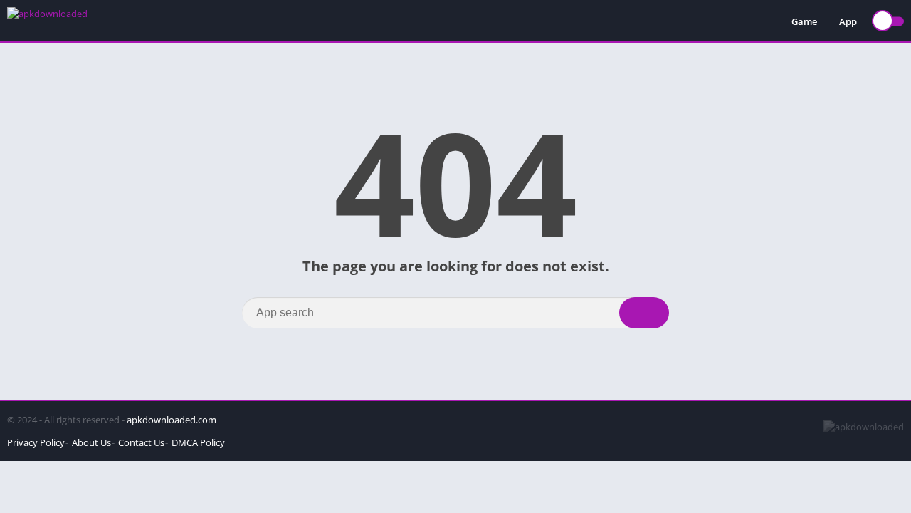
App (848, 21)
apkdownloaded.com (171, 419)
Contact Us (141, 442)
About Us (91, 442)
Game (804, 21)
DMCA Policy (198, 442)
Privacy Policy (36, 442)
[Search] (644, 312)
